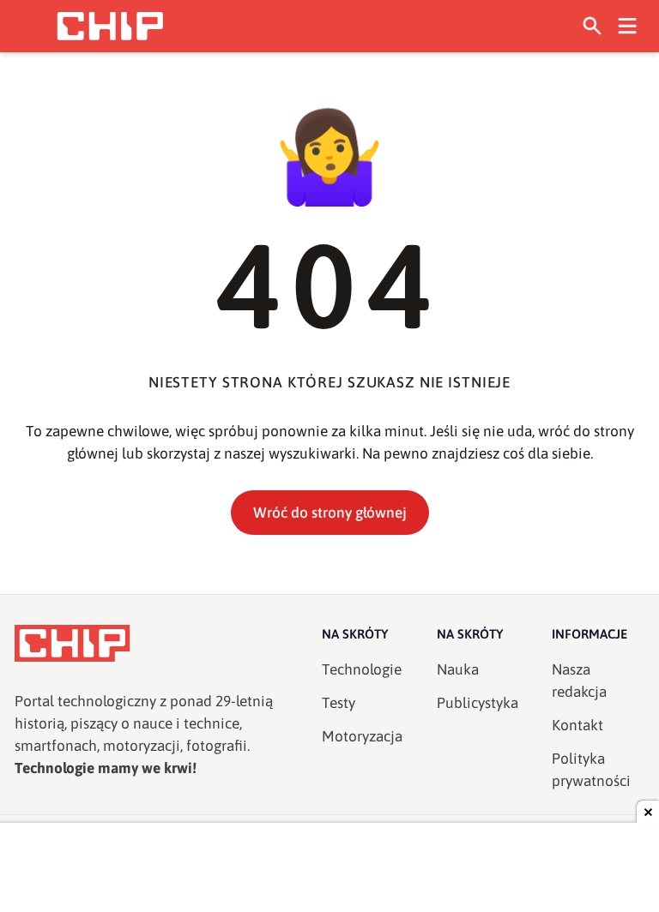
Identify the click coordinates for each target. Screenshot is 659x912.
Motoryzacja (362, 736)
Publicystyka (477, 702)
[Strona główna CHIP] (109, 26)
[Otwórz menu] (627, 26)
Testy (338, 702)
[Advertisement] (329, 869)
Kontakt (577, 725)
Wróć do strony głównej (330, 512)
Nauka (458, 669)
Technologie (362, 669)
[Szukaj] (592, 26)
